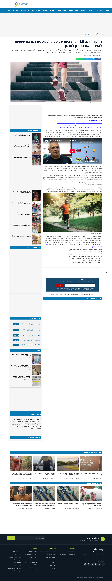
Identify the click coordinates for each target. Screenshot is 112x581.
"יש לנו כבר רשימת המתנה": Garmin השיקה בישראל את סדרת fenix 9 (44, 504)
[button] (98, 59)
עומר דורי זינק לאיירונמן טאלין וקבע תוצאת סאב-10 (92, 504)
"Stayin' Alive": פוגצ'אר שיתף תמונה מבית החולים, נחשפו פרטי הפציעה (21, 145)
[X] (95, 564)
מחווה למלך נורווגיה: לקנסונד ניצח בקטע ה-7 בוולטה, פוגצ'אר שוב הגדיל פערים (20, 224)
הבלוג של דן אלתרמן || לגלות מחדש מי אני (91, 474)
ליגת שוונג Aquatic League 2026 (30, 563)
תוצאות (15, 11)
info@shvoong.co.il (55, 294)
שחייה (83, 11)
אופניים (90, 11)
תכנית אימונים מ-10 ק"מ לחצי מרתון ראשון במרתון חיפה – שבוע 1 (21, 213)
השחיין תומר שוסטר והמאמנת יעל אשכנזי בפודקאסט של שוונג (22, 504)
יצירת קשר (53, 568)
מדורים (52, 11)
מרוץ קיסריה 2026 (32, 557)
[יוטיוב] (92, 564)
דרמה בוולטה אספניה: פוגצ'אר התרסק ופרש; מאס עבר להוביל (21, 191)
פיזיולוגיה (98, 34)
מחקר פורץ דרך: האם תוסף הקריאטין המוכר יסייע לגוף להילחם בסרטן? (22, 377)
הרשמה (11, 538)
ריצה (107, 11)
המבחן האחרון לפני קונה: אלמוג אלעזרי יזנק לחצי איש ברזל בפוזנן (21, 202)
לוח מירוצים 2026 (17, 552)
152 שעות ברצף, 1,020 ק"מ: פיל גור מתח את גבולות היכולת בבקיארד (22, 134)
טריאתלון (100, 11)
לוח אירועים (25, 11)
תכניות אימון (62, 11)
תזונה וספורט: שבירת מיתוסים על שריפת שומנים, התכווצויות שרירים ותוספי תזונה (79, 123)
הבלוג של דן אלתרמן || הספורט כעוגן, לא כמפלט (21, 355)
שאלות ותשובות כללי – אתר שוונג (67, 554)
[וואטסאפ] (88, 564)
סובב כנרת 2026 (17, 563)
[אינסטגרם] (85, 564)
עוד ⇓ (8, 11)
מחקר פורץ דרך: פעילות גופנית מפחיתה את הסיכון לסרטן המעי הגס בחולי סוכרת (80, 127)
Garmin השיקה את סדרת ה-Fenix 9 (68, 504)
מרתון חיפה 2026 (17, 565)
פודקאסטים (36, 11)
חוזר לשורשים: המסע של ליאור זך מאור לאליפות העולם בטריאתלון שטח (21, 474)
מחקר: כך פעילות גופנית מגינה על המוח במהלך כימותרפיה (69, 474)
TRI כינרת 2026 (33, 552)
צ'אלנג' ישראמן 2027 (16, 554)
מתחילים (87, 34)
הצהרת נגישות (53, 563)
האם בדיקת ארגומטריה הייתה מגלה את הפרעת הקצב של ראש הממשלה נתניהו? (80, 125)
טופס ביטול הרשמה (51, 554)
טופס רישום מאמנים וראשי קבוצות (48, 552)
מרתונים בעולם (33, 570)
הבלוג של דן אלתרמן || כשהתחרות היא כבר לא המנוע (45, 474)
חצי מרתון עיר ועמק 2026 (31, 567)
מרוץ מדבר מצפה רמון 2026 (14, 568)
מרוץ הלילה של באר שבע (15, 560)
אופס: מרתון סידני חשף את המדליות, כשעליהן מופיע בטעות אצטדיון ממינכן (21, 235)
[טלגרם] (99, 564)
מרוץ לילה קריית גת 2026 (31, 554)
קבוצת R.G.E (53, 565)
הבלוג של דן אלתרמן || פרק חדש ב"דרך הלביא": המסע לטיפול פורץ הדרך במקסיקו (20, 367)
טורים (45, 11)
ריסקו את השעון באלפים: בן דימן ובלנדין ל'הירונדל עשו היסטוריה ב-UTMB (21, 156)
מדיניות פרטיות (52, 560)
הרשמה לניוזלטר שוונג (51, 557)
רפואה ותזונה (73, 11)
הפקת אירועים (71, 552)
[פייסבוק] (103, 564)
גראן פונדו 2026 (33, 560)
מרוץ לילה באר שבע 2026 (15, 557)
